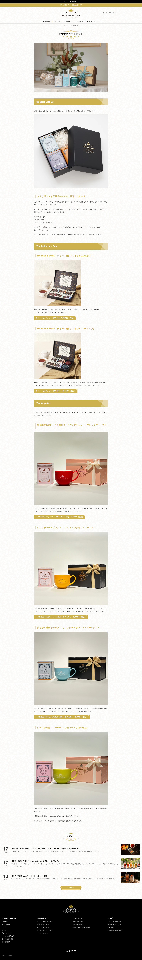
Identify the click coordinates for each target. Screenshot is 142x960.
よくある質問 (6, 942)
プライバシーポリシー (114, 921)
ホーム (65, 25)
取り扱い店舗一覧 (7, 939)
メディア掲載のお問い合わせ (81, 927)
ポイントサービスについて (45, 921)
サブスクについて (42, 933)
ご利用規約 (111, 927)
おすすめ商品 (6, 924)
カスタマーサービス (78, 921)
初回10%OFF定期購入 (71, 2)
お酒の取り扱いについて (115, 930)
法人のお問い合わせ (78, 924)
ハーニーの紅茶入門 (8, 936)
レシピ (4, 927)
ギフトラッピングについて (45, 930)
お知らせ (4, 921)
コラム (4, 930)
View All (71, 888)
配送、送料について (43, 924)
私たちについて (6, 933)
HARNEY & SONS (71, 13)
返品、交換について (43, 927)
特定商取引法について (114, 924)
